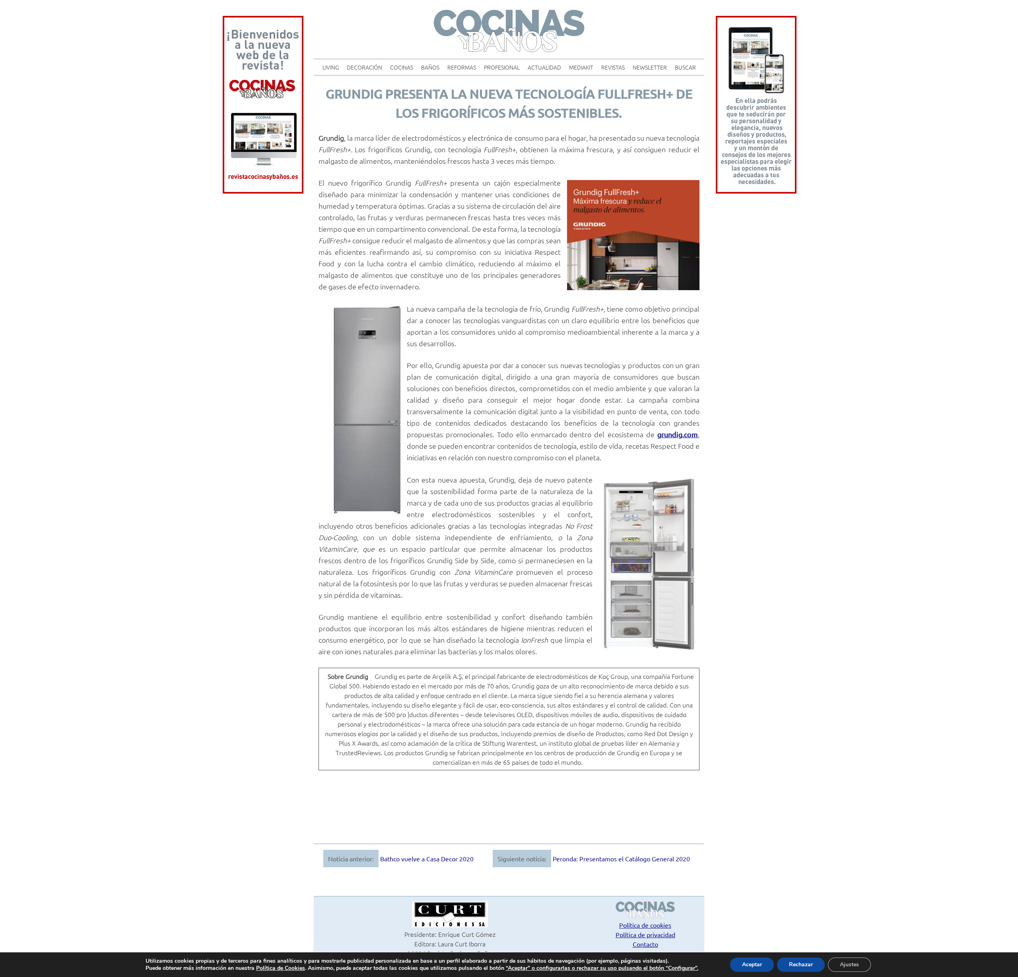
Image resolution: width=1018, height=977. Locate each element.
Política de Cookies (280, 968)
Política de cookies (645, 925)
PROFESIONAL (502, 67)
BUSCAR (685, 67)
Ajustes (849, 964)
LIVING (330, 67)
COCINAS (401, 67)
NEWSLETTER (650, 67)
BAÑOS (430, 67)
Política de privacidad (645, 934)
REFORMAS (461, 67)
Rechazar (801, 964)
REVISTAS (613, 67)
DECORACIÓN (364, 67)
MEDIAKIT (581, 67)
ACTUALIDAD (544, 67)
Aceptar (752, 964)
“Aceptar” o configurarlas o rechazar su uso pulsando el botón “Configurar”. (602, 968)
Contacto (645, 944)
